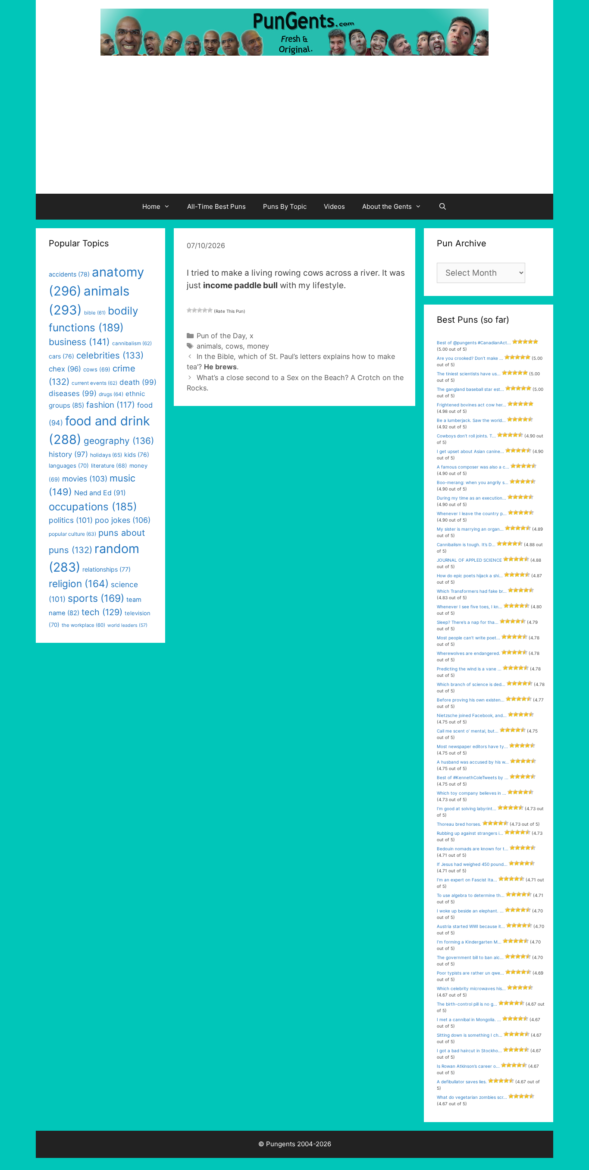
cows (234, 346)
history (68, 454)
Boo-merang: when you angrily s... (472, 482)
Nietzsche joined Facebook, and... (472, 715)
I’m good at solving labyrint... (466, 808)
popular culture (72, 534)
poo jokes (122, 520)
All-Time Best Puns (216, 206)
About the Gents (387, 206)
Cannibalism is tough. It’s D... (466, 544)
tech (101, 612)
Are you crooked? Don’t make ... (470, 358)
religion (79, 583)
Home (151, 206)
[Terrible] (189, 310)
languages (69, 465)
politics (71, 520)
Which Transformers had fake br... (472, 591)
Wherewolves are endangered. (468, 653)
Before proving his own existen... (470, 699)
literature (109, 465)
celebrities (110, 355)
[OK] (199, 310)
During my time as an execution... (471, 497)
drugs (111, 394)
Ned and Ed (100, 493)
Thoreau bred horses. (459, 824)
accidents (69, 274)
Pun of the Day (221, 335)
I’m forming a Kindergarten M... (469, 941)
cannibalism (132, 343)
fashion (110, 405)
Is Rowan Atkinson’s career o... (468, 1066)
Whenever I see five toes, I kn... (469, 606)
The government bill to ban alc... (470, 957)
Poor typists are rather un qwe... (470, 972)
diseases (73, 393)
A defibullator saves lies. (462, 1081)
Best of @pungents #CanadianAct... (474, 342)
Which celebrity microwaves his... (471, 988)
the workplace (83, 625)
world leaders (127, 625)
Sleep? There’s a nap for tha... (467, 622)
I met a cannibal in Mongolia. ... (469, 1019)
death (138, 382)
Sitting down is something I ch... (469, 1035)
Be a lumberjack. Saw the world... (471, 420)
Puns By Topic (285, 206)
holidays (106, 455)
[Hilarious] (210, 310)
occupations (93, 506)
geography (119, 440)
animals (209, 346)
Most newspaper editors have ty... (472, 746)
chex (65, 369)
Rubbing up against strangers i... (470, 833)
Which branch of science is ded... (471, 684)
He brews (220, 366)
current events (94, 383)
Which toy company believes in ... (471, 793)
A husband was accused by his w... (473, 761)
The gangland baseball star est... (470, 389)
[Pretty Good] (204, 310)
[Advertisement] (294, 129)
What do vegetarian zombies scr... (472, 1097)
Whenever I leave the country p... (472, 513)
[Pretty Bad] (194, 310)
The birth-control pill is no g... (467, 1003)
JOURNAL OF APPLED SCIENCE (469, 560)
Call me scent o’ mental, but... (467, 730)
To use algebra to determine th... (470, 895)
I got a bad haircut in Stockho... (469, 1050)
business (79, 342)
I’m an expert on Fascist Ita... (467, 879)
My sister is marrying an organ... (470, 529)
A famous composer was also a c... (473, 466)
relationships (106, 569)
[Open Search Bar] (442, 207)
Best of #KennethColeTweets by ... (472, 777)
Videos (334, 206)
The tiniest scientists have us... (469, 373)
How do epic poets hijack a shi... (470, 575)
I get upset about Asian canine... (470, 451)
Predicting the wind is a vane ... (469, 668)
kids (136, 454)
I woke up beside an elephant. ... (470, 910)
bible (95, 313)
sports (96, 598)
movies (84, 478)
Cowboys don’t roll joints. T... (466, 435)
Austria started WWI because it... (471, 926)
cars (61, 356)
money (258, 346)
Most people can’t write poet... (468, 637)
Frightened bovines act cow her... (471, 404)
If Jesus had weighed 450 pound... (472, 864)
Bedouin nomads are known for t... (472, 848)
